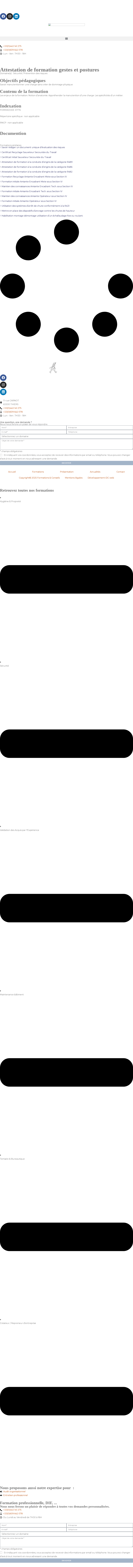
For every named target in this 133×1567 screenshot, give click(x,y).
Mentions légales (73, 478)
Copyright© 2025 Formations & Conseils (39, 478)
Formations (38, 472)
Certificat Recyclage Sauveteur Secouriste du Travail (29, 152)
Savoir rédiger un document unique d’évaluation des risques (33, 147)
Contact (121, 472)
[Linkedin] (16, 16)
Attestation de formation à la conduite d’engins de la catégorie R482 (37, 172)
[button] (66, 38)
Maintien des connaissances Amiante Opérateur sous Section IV (34, 196)
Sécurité (17, 73)
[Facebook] (3, 16)
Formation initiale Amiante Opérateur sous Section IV (29, 201)
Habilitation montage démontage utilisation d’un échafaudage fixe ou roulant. (42, 216)
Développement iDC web (101, 478)
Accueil (12, 472)
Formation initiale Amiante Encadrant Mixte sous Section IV (32, 182)
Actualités (95, 472)
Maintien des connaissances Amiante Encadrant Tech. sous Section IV (37, 186)
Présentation (67, 472)
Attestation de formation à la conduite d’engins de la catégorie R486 (37, 167)
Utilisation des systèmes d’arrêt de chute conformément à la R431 (35, 206)
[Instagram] (9, 16)
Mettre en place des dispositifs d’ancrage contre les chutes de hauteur (38, 211)
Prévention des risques (35, 73)
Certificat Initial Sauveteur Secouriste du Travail (26, 157)
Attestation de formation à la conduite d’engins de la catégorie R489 (37, 162)
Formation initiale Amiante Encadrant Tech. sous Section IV (32, 191)
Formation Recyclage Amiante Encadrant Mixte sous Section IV (34, 177)
